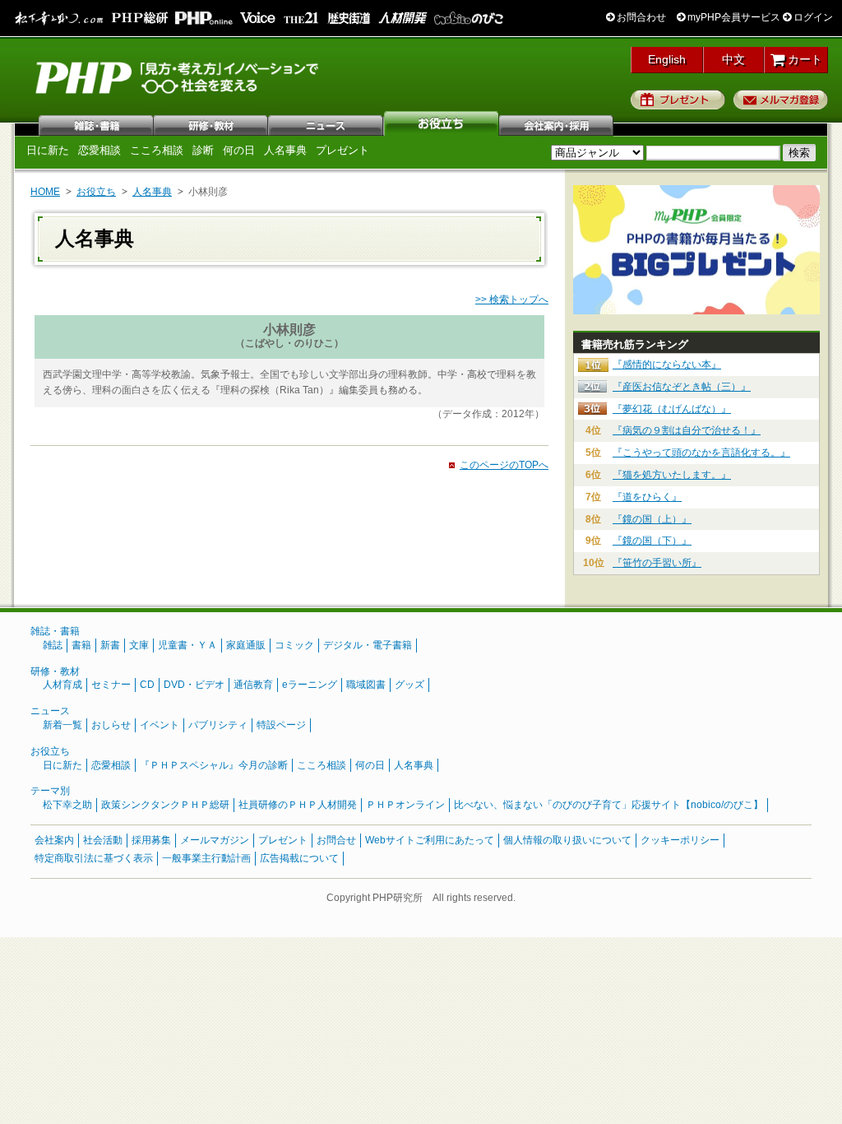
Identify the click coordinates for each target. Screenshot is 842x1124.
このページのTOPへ (504, 465)
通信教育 (253, 684)
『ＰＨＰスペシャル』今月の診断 (214, 765)
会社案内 (556, 123)
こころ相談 (156, 150)
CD (147, 684)
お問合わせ (640, 17)
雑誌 (96, 123)
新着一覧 (62, 725)
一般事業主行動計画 (206, 858)
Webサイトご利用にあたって (429, 840)
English (667, 59)
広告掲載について (299, 858)
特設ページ (281, 725)
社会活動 (103, 840)
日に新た (47, 150)
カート (803, 59)
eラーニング (309, 684)
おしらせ (111, 725)
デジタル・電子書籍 (367, 645)
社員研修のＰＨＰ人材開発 (297, 804)
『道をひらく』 (647, 497)
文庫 (139, 645)
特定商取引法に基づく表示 (94, 858)
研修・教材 (211, 123)
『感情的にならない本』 (667, 364)
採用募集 (151, 840)
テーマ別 (50, 791)
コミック (294, 645)
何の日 (239, 150)
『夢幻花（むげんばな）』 (672, 409)
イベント (159, 725)
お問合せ (336, 840)
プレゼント (678, 99)
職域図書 (366, 684)
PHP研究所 (178, 76)
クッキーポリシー (680, 840)
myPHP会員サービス (732, 17)
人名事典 (285, 150)
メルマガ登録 (780, 99)
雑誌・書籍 (55, 631)
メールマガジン (214, 840)
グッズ (409, 684)
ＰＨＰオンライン (405, 804)
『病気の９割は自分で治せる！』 (687, 430)
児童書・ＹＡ (187, 645)
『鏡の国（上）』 (652, 519)
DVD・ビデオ (194, 684)
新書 (110, 645)
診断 (203, 150)
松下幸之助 (67, 804)
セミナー (111, 684)
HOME (45, 191)
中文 (733, 59)
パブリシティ (218, 725)
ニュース (326, 123)
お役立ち (441, 123)
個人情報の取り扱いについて (567, 840)
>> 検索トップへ (511, 299)
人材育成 (62, 684)
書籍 (81, 645)
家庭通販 (246, 645)
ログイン (812, 17)
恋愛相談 (99, 150)
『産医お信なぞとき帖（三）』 (682, 386)
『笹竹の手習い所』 (657, 563)
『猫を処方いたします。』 (672, 475)
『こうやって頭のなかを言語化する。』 (701, 452)
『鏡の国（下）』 (652, 540)
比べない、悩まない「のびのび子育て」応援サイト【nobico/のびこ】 (608, 804)
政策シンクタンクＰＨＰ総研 (165, 804)
